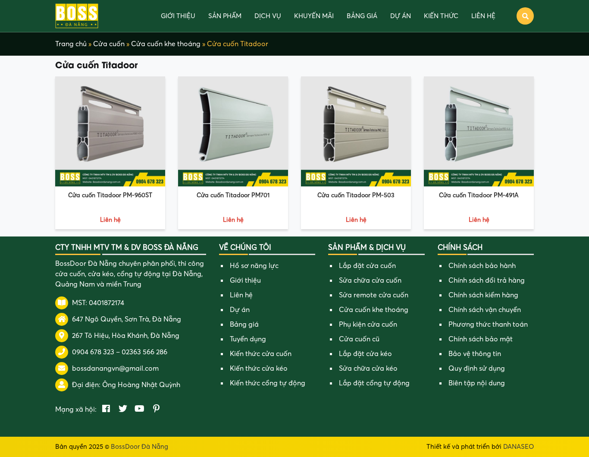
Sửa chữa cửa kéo (368, 368)
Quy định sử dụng (476, 368)
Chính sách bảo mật (480, 339)
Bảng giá (362, 16)
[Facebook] (105, 409)
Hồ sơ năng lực (254, 266)
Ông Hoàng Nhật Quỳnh (141, 385)
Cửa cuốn (109, 44)
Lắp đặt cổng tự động (374, 383)
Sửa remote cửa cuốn (373, 295)
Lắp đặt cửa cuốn (367, 266)
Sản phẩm (224, 16)
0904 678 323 (93, 352)
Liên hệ (483, 16)
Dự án (400, 16)
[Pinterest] (156, 409)
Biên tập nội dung (476, 383)
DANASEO (518, 446)
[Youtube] (139, 409)
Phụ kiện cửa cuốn (368, 324)
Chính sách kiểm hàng (483, 295)
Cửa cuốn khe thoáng (166, 44)
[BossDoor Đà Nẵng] (76, 15)
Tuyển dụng (248, 339)
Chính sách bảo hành (482, 266)
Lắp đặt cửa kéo (365, 354)
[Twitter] (122, 409)
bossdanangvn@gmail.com (115, 368)
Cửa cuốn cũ (359, 339)
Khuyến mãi (314, 16)
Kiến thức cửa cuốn (260, 354)
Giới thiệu (178, 16)
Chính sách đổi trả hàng (486, 280)
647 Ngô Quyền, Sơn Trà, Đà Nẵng (126, 319)
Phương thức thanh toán (488, 324)
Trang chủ (71, 44)
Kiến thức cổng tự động (267, 383)
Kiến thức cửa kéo (259, 368)
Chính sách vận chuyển (484, 310)
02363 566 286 (144, 352)
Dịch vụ (267, 16)
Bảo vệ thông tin (474, 354)
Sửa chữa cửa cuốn (370, 280)
